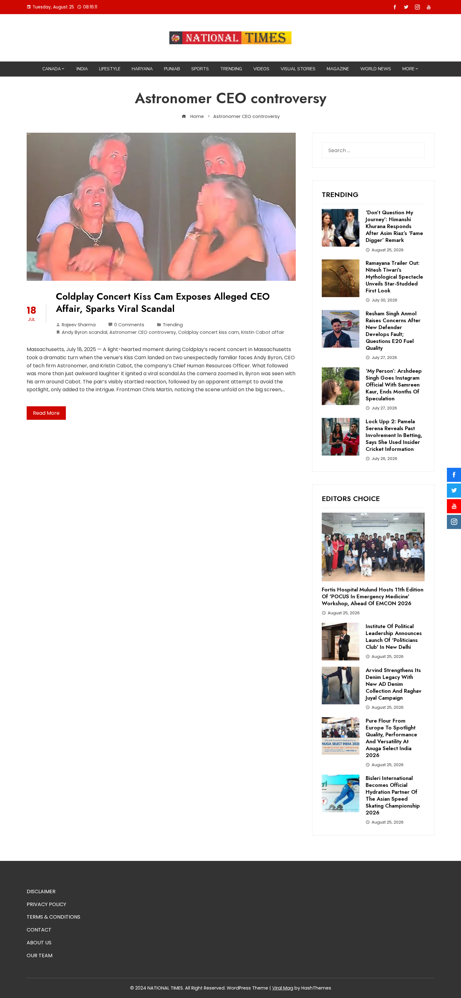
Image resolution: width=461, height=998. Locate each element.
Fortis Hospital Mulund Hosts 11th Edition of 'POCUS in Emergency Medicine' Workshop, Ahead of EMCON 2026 (372, 596)
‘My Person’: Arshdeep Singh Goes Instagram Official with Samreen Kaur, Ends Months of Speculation (394, 384)
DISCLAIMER (41, 891)
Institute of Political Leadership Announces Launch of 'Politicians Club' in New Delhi (394, 636)
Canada (51, 69)
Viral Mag (282, 988)
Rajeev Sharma (79, 325)
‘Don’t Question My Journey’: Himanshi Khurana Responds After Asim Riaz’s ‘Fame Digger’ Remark (394, 226)
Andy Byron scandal (84, 332)
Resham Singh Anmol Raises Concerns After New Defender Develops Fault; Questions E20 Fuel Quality (393, 331)
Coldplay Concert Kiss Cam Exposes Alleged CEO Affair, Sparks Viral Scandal (163, 302)
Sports (200, 69)
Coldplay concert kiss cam (208, 332)
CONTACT (39, 929)
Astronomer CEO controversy (142, 332)
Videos (261, 69)
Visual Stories (298, 69)
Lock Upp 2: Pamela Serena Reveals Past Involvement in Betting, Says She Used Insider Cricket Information (394, 435)
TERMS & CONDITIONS (53, 917)
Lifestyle (109, 69)
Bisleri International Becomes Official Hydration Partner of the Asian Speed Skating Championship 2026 (393, 795)
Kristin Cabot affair (262, 332)
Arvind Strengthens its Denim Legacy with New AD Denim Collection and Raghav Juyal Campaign (393, 684)
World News (375, 69)
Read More (46, 413)
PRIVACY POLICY (46, 904)
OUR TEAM (39, 955)
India (82, 69)
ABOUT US (39, 942)
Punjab (172, 69)
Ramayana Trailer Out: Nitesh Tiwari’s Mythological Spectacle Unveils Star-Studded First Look (394, 276)
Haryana (142, 69)
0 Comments (129, 325)
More (408, 69)
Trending (231, 69)
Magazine (338, 69)
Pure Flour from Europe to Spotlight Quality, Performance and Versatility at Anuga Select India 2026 (391, 738)
